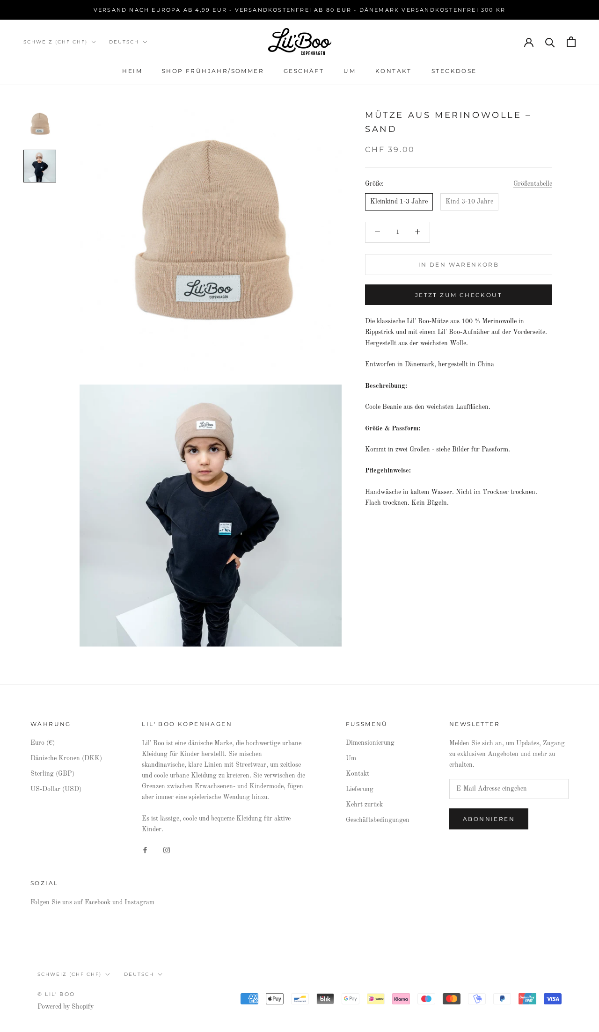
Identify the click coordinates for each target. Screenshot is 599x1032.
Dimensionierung (370, 743)
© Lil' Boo (56, 994)
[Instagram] (166, 849)
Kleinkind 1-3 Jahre (399, 201)
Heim (132, 70)
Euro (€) (42, 743)
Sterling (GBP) (52, 773)
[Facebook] (145, 849)
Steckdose (454, 70)
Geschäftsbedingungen (377, 820)
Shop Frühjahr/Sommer (213, 70)
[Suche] (550, 42)
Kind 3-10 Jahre (469, 201)
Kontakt (393, 70)
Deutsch (124, 42)
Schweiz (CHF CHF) (55, 42)
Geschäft (304, 70)
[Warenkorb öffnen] (571, 41)
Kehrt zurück (364, 804)
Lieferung (359, 789)
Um (349, 70)
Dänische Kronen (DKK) (66, 758)
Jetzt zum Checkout (458, 294)
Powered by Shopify (65, 1006)
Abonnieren (489, 818)
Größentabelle (532, 184)
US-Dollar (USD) (55, 789)
